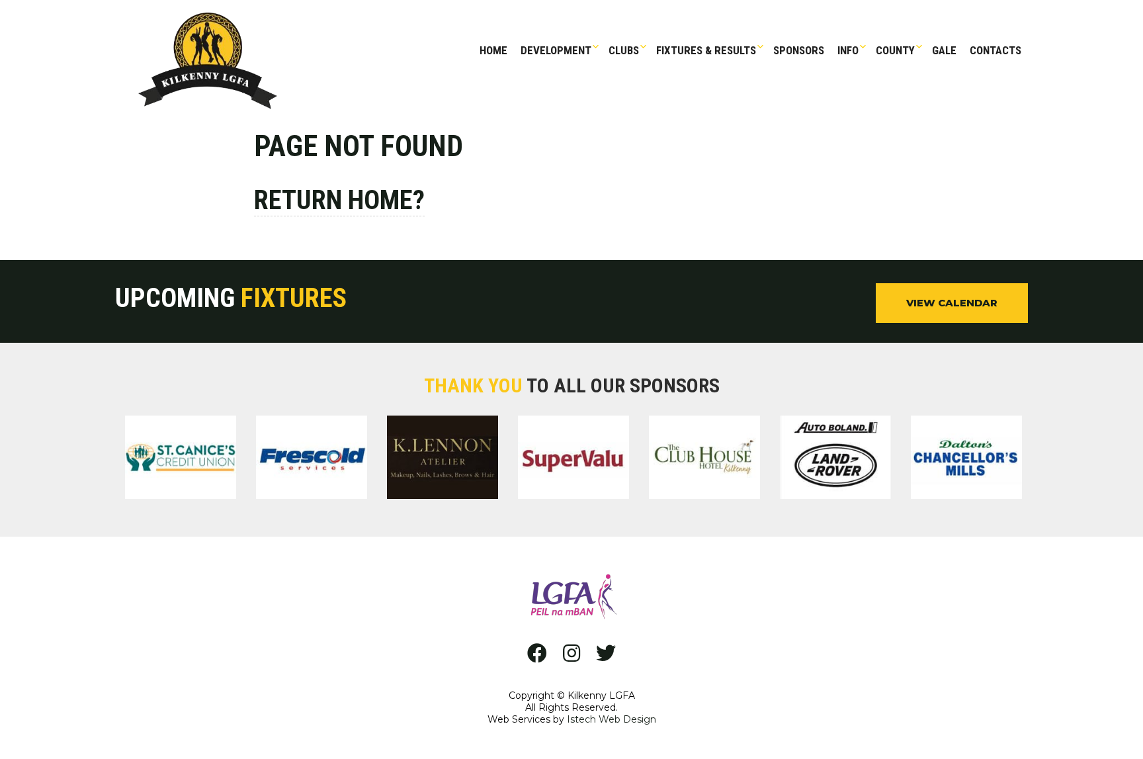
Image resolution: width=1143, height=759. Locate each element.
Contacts (995, 50)
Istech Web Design (611, 719)
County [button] (895, 50)
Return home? (339, 200)
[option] (180, 460)
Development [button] (556, 50)
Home (493, 50)
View (951, 302)
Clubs (624, 50)
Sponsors (798, 50)
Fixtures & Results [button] (706, 50)
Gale (944, 50)
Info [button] (848, 50)
